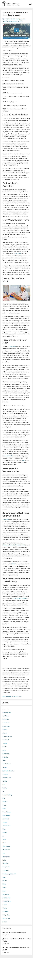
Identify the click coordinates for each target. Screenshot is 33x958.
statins (5, 880)
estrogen (5, 774)
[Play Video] (4, 38)
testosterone (7, 901)
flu (11, 19)
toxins (5, 908)
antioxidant (6, 723)
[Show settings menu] (26, 38)
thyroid (5, 905)
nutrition (5, 21)
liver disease (6, 846)
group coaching (7, 795)
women (5, 922)
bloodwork (6, 740)
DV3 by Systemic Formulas (19, 598)
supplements (12, 21)
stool (4, 884)
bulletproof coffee (8, 456)
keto (4, 829)
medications (6, 850)
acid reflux (6, 716)
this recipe (18, 253)
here (23, 460)
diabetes (5, 757)
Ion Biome (6, 519)
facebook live (7, 777)
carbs (4, 750)
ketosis (5, 832)
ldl (3, 836)
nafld (4, 860)
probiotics (6, 870)
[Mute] (23, 38)
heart (4, 808)
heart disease (7, 812)
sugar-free (6, 894)
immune (22, 19)
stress (4, 887)
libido (4, 839)
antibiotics (6, 719)
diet (4, 19)
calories (5, 743)
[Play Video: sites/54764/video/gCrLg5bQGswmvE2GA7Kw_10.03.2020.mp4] (16, 30)
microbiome (6, 856)
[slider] (15, 38)
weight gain (6, 915)
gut (14, 19)
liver (4, 843)
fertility (5, 788)
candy (4, 747)
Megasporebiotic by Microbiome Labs (13, 545)
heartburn (6, 819)
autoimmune (6, 726)
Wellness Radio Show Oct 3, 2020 (12, 696)
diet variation (7, 764)
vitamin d (19, 21)
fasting (8, 19)
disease (5, 767)
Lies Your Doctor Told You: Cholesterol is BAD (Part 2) (16, 940)
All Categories (7, 712)
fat (3, 784)
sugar (4, 891)
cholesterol (6, 753)
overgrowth (6, 867)
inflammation (6, 826)
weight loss (6, 918)
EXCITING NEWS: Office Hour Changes (14, 932)
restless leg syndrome (9, 874)
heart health (6, 815)
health (17, 19)
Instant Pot (13, 346)
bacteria (5, 729)
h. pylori (5, 802)
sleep (4, 877)
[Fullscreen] (28, 38)
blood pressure (7, 736)
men (4, 853)
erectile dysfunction (8, 771)
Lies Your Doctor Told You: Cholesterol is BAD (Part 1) (16, 949)
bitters (5, 733)
